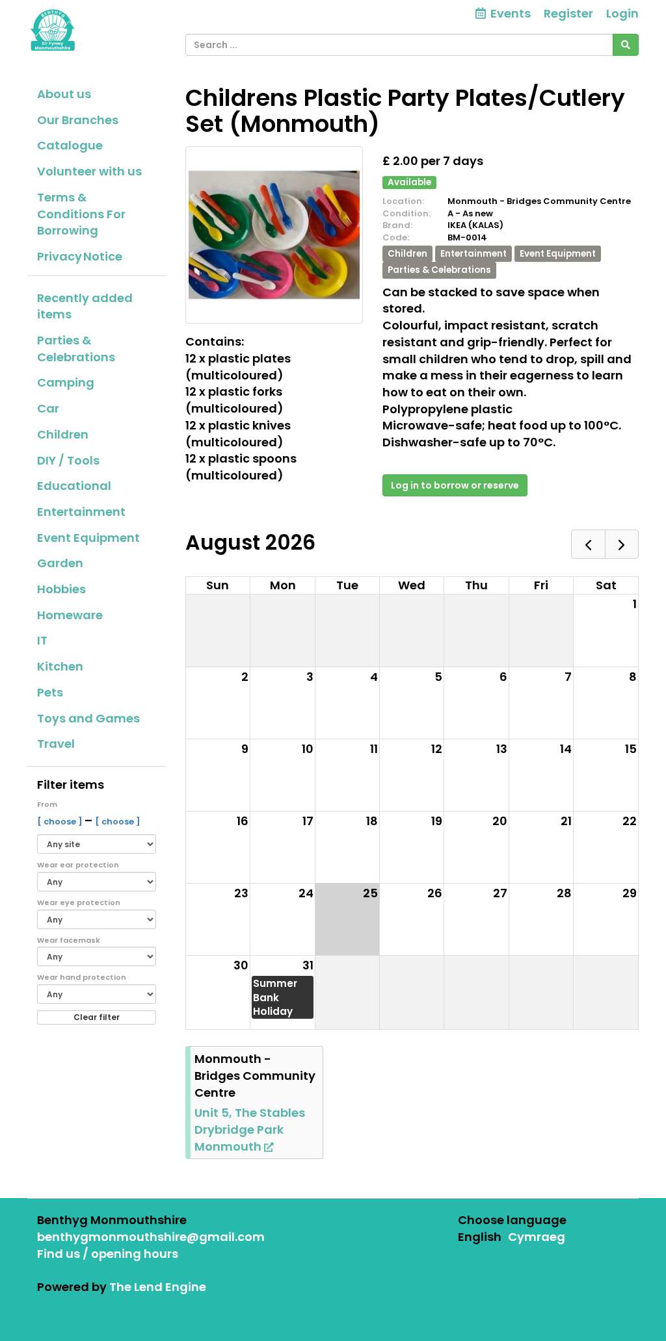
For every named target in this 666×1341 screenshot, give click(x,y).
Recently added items (85, 306)
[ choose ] (61, 821)
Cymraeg (536, 1237)
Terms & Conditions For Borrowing (81, 213)
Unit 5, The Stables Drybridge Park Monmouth (249, 1129)
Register (568, 13)
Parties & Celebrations (76, 348)
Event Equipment (88, 538)
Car (48, 408)
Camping (65, 382)
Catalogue (70, 145)
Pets (50, 692)
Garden (60, 563)
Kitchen (60, 666)
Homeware (70, 615)
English (479, 1237)
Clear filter (96, 1017)
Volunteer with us (89, 171)
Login (622, 13)
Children (62, 434)
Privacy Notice (79, 256)
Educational (74, 486)
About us (64, 94)
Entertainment (81, 512)
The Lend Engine (157, 1287)
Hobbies (61, 589)
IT (42, 640)
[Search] (626, 45)
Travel (56, 743)
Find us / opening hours (107, 1253)
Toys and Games (88, 718)
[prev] (588, 544)
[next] (622, 544)
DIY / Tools (68, 460)
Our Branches (77, 120)
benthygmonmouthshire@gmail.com (151, 1237)
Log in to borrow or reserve (455, 485)
